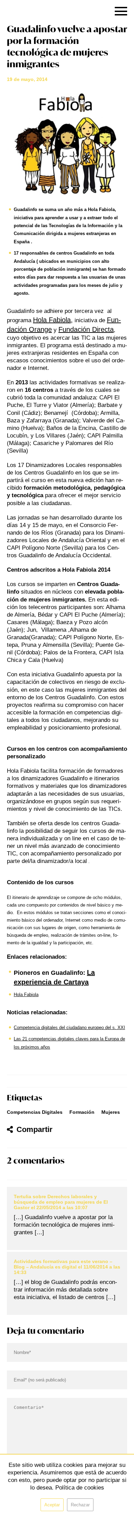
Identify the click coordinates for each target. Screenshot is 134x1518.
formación (81, 1112)
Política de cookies (79, 1487)
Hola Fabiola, (53, 320)
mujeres (110, 1112)
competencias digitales (35, 1112)
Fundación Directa (86, 329)
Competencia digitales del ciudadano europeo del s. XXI (69, 1027)
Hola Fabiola (26, 994)
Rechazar (80, 1504)
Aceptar (52, 1504)
